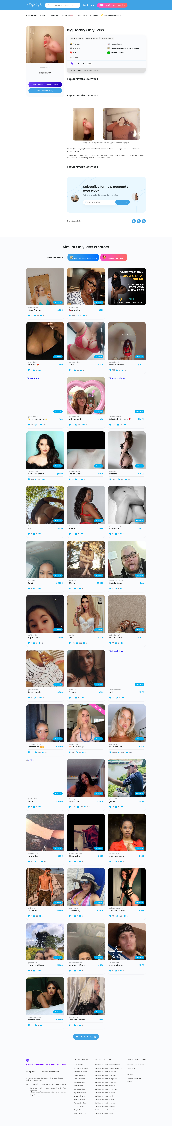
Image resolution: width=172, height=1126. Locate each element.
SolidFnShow (115, 583)
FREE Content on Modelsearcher (112, 5)
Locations (94, 15)
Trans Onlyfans (79, 1096)
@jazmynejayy (114, 854)
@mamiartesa (33, 690)
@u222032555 (73, 1017)
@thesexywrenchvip (116, 908)
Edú (29, 528)
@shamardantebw (75, 963)
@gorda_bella (73, 799)
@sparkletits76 (33, 854)
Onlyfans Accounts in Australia (105, 1082)
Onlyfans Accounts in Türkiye (105, 1110)
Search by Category (55, 257)
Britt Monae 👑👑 (36, 746)
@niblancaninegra (115, 526)
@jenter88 (113, 799)
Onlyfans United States (60, 15)
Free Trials (44, 15)
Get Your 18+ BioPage (112, 15)
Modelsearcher (80, 64)
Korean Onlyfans (80, 1113)
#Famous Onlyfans (92, 38)
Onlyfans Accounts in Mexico (105, 1106)
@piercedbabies (115, 690)
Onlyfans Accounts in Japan (105, 1093)
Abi (111, 692)
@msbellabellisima (115, 417)
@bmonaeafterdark (35, 744)
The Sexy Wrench (117, 910)
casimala (114, 528)
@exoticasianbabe (34, 1017)
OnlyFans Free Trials (115, 258)
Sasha (72, 528)
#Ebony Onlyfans (107, 38)
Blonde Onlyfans (79, 1089)
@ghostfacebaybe (75, 854)
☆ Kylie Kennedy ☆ (37, 473)
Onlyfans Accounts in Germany (106, 1089)
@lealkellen (72, 581)
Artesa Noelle (34, 692)
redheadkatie (75, 419)
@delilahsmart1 (114, 635)
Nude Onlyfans (79, 1065)
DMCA (130, 1082)
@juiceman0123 (114, 963)
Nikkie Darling (34, 310)
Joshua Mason (116, 965)
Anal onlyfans (78, 1086)
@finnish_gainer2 (75, 471)
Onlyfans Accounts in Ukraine (105, 1075)
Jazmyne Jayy (116, 856)
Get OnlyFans (45, 91)
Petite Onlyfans (79, 1075)
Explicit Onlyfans (79, 1100)
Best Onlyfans (88, 5)
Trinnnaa (73, 692)
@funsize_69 (73, 308)
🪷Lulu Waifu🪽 (76, 746)
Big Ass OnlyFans (80, 1082)
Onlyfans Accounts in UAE (104, 1113)
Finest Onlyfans (79, 1079)
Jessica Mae (34, 1019)
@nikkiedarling (33, 308)
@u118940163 (32, 635)
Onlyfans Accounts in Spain (104, 1100)
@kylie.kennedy (33, 471)
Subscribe (123, 202)
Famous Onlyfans (80, 1103)
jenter (112, 801)
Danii (30, 583)
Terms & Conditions (134, 1078)
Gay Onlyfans (79, 1110)
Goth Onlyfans (79, 1106)
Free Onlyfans (31, 15)
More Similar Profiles (84, 1037)
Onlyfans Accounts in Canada (105, 1072)
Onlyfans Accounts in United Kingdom (108, 1068)
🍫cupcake (74, 310)
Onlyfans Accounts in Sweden (105, 1103)
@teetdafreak (114, 362)
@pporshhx (113, 471)
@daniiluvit (31, 581)
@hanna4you (32, 963)
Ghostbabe (74, 856)
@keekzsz (72, 635)
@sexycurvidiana (74, 362)
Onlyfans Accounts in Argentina (106, 1079)
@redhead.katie (74, 417)
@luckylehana (33, 417)
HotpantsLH (33, 856)
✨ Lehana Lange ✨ (38, 419)
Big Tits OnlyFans (80, 1093)
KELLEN (72, 583)
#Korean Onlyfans (77, 38)
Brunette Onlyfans (80, 1072)
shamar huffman (77, 965)
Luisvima (32, 910)
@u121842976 (32, 799)
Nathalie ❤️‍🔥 (33, 364)
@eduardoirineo (33, 526)
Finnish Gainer (75, 473)
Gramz (31, 801)
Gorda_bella (75, 801)
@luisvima (31, 908)
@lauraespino (73, 908)
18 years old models (81, 1068)
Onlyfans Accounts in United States (107, 1065)
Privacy (130, 1075)
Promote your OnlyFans (136, 1065)
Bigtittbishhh (34, 637)
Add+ (90, 64)
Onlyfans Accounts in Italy (104, 1096)
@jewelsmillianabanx (76, 526)
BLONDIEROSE (115, 746)
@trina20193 (73, 690)
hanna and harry (36, 965)
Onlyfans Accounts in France (105, 1086)
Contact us (131, 1068)
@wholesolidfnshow (116, 581)
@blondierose (114, 744)
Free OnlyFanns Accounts (84, 258)
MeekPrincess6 (116, 364)
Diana (71, 364)
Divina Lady (74, 910)
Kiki (70, 637)
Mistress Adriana (77, 1019)
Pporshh (113, 473)
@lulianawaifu (73, 744)
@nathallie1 (32, 362)
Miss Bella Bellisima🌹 (120, 419)
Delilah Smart (116, 637)
